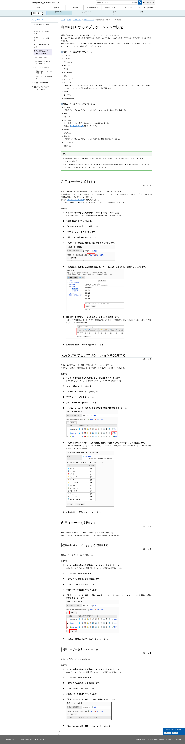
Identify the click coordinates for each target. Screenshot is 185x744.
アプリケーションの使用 (75, 200)
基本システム (77, 20)
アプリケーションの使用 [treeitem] (41, 26)
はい (167, 733)
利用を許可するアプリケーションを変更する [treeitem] (42, 62)
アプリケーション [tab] (87, 12)
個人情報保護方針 (26, 739)
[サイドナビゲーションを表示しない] (58, 732)
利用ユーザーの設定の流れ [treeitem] (41, 46)
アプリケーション (38, 20)
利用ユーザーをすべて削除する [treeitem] (44, 77)
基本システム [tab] (59, 12)
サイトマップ (41, 739)
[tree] (44, 378)
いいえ (175, 733)
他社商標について (11, 739)
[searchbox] (117, 2)
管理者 (69, 20)
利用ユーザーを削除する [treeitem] (42, 67)
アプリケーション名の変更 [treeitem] (41, 32)
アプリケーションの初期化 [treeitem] (41, 39)
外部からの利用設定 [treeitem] (41, 83)
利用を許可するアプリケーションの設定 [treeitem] (41, 52)
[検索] (140, 2)
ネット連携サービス (77, 126)
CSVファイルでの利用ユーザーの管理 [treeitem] (42, 88)
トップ (63, 20)
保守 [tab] (114, 12)
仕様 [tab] (141, 12)
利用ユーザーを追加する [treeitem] (42, 57)
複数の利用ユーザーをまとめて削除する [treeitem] (44, 72)
